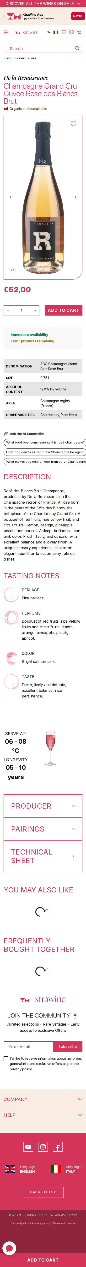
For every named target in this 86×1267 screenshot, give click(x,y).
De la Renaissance (26, 77)
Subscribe (68, 1046)
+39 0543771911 (66, 1215)
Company (16, 1099)
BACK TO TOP (43, 1192)
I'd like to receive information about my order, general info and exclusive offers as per (46, 1063)
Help (10, 1115)
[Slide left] (10, 197)
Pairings (27, 829)
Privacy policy (41, 1223)
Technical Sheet (31, 856)
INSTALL (78, 16)
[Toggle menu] (6, 32)
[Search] (77, 48)
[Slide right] (76, 197)
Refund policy (20, 1223)
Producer (31, 806)
